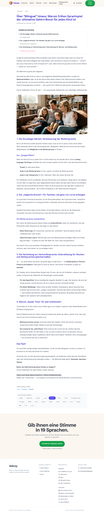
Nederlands (29, 398)
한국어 (64, 401)
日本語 (29, 401)
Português (22, 401)
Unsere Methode (44, 471)
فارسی (32, 405)
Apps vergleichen (65, 483)
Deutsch (52, 398)
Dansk (58, 401)
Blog (61, 477)
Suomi (71, 401)
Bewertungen (53, 3)
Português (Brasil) (75, 398)
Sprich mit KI (64, 499)
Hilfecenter (63, 474)
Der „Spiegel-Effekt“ (25, 37)
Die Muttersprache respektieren (28, 44)
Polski (59, 398)
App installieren (64, 502)
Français (38, 398)
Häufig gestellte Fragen (63, 3)
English (21, 398)
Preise (45, 3)
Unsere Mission (44, 468)
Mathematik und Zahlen (67, 496)
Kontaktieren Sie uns (66, 471)
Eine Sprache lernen (66, 490)
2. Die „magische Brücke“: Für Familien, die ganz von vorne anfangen (42, 40)
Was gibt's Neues (65, 480)
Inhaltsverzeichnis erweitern (28, 51)
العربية (45, 398)
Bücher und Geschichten (67, 493)
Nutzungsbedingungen (86, 471)
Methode (38, 3)
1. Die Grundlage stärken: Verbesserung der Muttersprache (38, 34)
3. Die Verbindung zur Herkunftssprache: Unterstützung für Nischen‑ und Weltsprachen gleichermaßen (48, 48)
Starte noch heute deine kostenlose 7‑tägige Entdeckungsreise (39, 375)
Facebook (24, 389)
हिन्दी (20, 405)
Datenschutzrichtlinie (86, 468)
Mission (32, 3)
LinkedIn (31, 389)
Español (78, 401)
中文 (26, 405)
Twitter (19, 389)
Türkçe (66, 398)
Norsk (36, 401)
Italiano (51, 401)
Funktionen (24, 3)
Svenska (43, 401)
